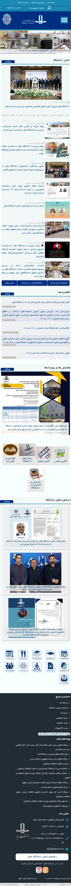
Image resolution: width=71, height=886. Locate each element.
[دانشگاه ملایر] (34, 19)
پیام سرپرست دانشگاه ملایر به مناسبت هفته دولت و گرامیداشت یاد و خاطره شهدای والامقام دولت (23, 150)
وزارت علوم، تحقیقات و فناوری (55, 764)
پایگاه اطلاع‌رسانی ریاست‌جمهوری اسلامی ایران (48, 759)
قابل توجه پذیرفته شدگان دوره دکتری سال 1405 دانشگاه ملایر (40, 302)
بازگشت (62, 884)
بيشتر (8, 61)
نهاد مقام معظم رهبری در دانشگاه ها (52, 754)
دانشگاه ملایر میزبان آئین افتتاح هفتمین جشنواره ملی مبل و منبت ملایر (37, 106)
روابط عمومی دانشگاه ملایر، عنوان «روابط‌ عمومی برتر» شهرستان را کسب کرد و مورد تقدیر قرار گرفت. (35, 588)
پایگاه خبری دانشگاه (37, 3)
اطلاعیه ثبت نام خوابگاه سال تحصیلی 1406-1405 (46, 328)
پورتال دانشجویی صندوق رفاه (55, 806)
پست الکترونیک (61, 728)
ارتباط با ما (63, 703)
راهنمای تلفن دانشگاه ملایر (42, 856)
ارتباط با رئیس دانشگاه (58, 708)
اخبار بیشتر (9, 283)
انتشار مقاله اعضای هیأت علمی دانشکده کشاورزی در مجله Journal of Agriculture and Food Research (23, 189)
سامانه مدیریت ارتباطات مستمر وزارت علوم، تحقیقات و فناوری (42, 769)
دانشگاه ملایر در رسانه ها (32, 283)
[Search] (49, 8)
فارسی (17, 8)
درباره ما (64, 713)
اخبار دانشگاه (62, 723)
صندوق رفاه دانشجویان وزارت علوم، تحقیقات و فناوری (45, 801)
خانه (69, 884)
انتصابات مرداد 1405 (58, 283)
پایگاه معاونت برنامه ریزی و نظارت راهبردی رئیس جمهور (44, 783)
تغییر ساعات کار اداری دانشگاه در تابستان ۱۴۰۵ (47, 353)
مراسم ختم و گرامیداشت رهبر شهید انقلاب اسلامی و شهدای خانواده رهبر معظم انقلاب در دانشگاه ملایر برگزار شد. (23, 229)
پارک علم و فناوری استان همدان (54, 787)
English (10, 8)
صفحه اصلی (51, 3)
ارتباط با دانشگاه (23, 3)
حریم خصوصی (62, 718)
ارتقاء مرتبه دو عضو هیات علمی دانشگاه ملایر (24, 206)
